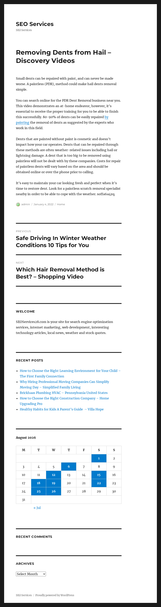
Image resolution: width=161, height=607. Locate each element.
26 (54, 491)
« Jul (37, 508)
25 (39, 491)
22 (99, 483)
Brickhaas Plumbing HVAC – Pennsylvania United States (64, 393)
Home (61, 204)
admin (25, 204)
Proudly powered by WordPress (54, 595)
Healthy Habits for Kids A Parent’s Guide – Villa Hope (62, 409)
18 (38, 483)
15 (99, 475)
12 (53, 475)
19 (53, 483)
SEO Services (35, 24)
